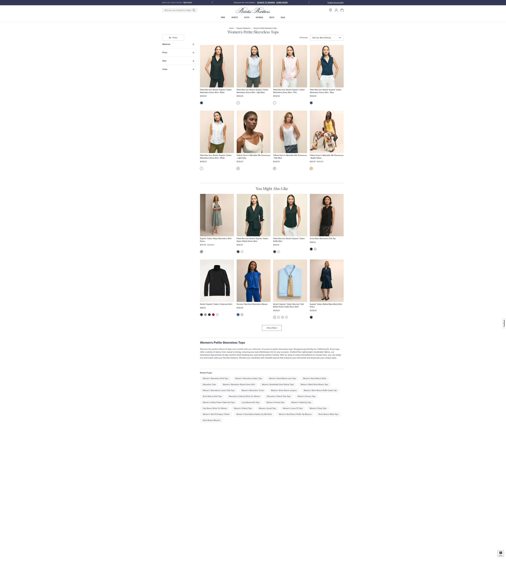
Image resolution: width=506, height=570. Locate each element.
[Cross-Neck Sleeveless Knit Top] (327, 215)
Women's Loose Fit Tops (293, 408)
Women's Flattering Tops (301, 402)
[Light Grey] (238, 168)
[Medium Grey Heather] (205, 314)
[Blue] (238, 314)
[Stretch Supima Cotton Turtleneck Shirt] (217, 280)
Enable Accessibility (336, 2)
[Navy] (311, 102)
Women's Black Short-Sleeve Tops (314, 384)
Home (231, 28)
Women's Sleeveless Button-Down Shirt (239, 384)
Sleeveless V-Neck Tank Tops (279, 396)
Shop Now (281, 2)
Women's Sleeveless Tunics (253, 390)
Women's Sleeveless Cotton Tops (248, 378)
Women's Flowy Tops (318, 408)
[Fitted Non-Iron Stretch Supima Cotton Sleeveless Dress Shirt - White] (217, 132)
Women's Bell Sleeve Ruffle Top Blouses (295, 414)
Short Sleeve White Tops (328, 414)
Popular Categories (243, 28)
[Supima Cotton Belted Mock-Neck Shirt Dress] (327, 280)
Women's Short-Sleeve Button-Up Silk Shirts (254, 414)
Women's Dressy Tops (307, 396)
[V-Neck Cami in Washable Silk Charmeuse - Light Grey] (254, 132)
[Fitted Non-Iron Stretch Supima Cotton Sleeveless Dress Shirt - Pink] (290, 66)
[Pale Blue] (274, 168)
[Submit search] (194, 10)
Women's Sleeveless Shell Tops (215, 378)
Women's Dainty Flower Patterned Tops (219, 402)
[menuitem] (223, 17)
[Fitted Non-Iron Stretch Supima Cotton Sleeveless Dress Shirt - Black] (217, 66)
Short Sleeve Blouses (211, 420)
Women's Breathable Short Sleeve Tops (278, 384)
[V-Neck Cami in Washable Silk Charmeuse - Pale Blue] (290, 132)
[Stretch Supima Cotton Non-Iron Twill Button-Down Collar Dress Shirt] (290, 280)
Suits (246, 17)
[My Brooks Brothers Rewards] (177, 3)
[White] (201, 168)
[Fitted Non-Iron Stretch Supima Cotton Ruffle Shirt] (290, 215)
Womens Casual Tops (267, 408)
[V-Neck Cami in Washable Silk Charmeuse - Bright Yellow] (327, 132)
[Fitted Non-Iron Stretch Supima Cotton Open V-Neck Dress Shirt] (254, 215)
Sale (283, 17)
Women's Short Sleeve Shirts (314, 378)
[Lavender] (282, 317)
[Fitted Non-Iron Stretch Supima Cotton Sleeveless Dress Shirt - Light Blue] (254, 66)
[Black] (201, 102)
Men (223, 17)
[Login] (336, 10)
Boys (271, 17)
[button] (342, 10)
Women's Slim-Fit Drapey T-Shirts (216, 414)
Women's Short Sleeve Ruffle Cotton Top (320, 390)
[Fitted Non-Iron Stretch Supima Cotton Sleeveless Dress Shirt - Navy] (327, 66)
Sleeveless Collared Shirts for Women (244, 396)
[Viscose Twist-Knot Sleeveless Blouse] (254, 280)
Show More (272, 328)
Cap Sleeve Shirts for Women (215, 408)
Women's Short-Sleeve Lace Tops (282, 378)
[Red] (213, 314)
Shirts (235, 17)
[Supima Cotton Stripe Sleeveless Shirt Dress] (217, 215)
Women (259, 17)
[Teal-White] (201, 251)
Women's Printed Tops (275, 402)
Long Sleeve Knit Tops (251, 402)
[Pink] (274, 102)
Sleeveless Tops (209, 384)
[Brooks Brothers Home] (253, 10)
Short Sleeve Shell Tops (212, 396)
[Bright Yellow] (311, 168)
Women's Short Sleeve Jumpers (284, 390)
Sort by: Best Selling (321, 37)
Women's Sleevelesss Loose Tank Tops (219, 390)
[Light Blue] (238, 102)
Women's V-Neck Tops (243, 408)
